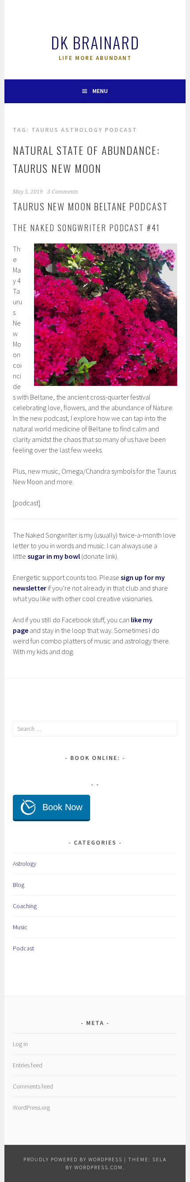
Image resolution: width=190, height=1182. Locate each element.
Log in (20, 1044)
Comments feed (33, 1086)
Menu (100, 91)
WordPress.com (98, 1167)
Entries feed (27, 1065)
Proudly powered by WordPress (72, 1159)
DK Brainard (95, 42)
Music (20, 927)
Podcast (23, 948)
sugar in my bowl (53, 556)
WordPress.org (31, 1107)
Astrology (24, 864)
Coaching (25, 906)
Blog (18, 885)
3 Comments (62, 192)
